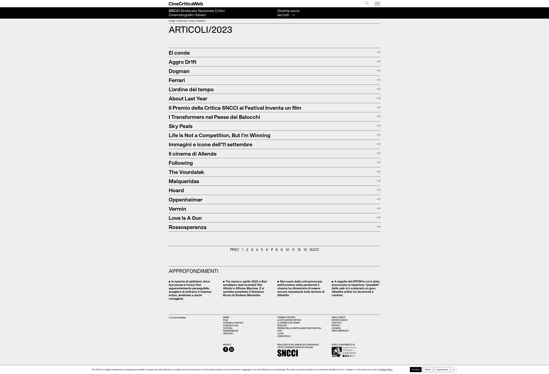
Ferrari (177, 80)
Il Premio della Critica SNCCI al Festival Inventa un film (235, 108)
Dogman (179, 71)
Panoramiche (230, 331)
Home (172, 21)
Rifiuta (428, 369)
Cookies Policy (385, 369)
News (226, 317)
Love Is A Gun (185, 218)
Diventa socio (289, 13)
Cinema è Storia (286, 317)
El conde (179, 52)
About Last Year (188, 98)
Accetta (415, 369)
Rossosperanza (188, 227)
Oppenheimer (185, 199)
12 (299, 249)
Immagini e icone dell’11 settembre (210, 144)
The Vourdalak (186, 172)
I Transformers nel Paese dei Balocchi (214, 117)
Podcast (282, 325)
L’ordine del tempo (191, 89)
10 (287, 249)
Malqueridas (184, 181)
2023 (192, 21)
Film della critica (233, 323)
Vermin (177, 209)
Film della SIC (230, 325)
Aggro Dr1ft (182, 62)
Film (225, 320)
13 (305, 249)
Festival (228, 328)
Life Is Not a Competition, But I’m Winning (219, 135)
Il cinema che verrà (288, 323)
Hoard (176, 190)
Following (181, 163)
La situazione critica (289, 320)
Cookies (336, 328)
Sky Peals (181, 126)
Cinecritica (283, 336)
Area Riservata (340, 331)
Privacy (336, 325)
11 (293, 249)
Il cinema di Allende (193, 153)
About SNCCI (338, 317)
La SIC (280, 333)
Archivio (182, 21)
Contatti (337, 323)
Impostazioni (442, 369)
